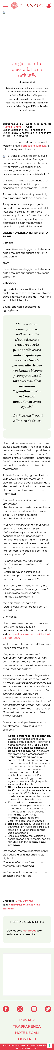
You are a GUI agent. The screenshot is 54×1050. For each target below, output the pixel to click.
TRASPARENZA (27, 1026)
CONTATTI (27, 1039)
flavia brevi (33, 904)
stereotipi (8, 908)
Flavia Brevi (12, 126)
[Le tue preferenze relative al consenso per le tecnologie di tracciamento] (49, 1045)
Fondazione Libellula (33, 145)
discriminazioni (17, 904)
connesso (30, 930)
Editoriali (28, 900)
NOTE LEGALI (27, 1033)
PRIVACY (27, 1020)
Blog (18, 900)
